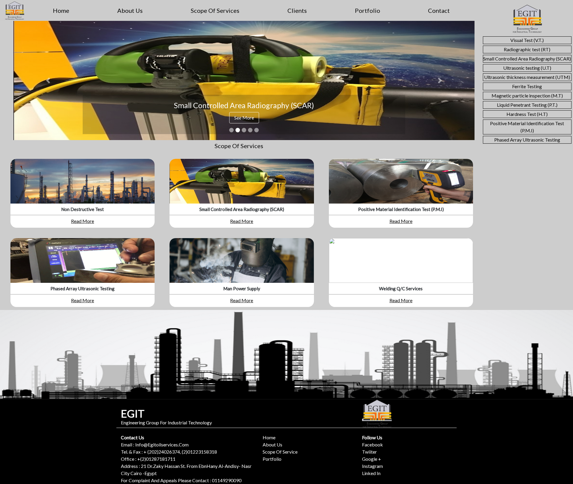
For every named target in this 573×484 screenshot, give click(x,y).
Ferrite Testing (527, 86)
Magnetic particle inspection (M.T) (527, 95)
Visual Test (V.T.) (527, 40)
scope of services (215, 10)
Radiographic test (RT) (527, 49)
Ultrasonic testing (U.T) (527, 68)
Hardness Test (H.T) (527, 114)
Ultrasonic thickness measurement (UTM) (527, 77)
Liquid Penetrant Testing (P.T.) (527, 105)
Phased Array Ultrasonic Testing (527, 139)
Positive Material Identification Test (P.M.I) (527, 126)
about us (130, 10)
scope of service (280, 451)
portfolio (367, 10)
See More (244, 117)
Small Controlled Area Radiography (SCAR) (527, 58)
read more (82, 221)
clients (297, 10)
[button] (48, 80)
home (61, 10)
